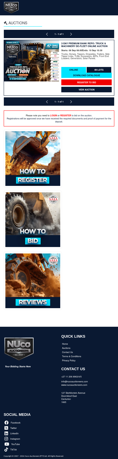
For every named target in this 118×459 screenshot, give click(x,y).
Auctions (66, 347)
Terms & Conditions (71, 356)
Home (65, 343)
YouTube (15, 444)
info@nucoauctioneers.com (74, 381)
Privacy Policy (68, 360)
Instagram (15, 438)
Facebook (15, 422)
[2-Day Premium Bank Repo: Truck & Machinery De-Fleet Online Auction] (31, 60)
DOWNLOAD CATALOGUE (86, 75)
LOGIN (53, 115)
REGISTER (65, 115)
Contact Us (67, 352)
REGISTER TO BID (86, 82)
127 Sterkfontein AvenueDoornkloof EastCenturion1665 (73, 397)
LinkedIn (14, 433)
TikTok (13, 449)
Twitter (13, 428)
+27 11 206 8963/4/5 (71, 376)
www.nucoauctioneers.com (74, 384)
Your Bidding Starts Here (18, 366)
